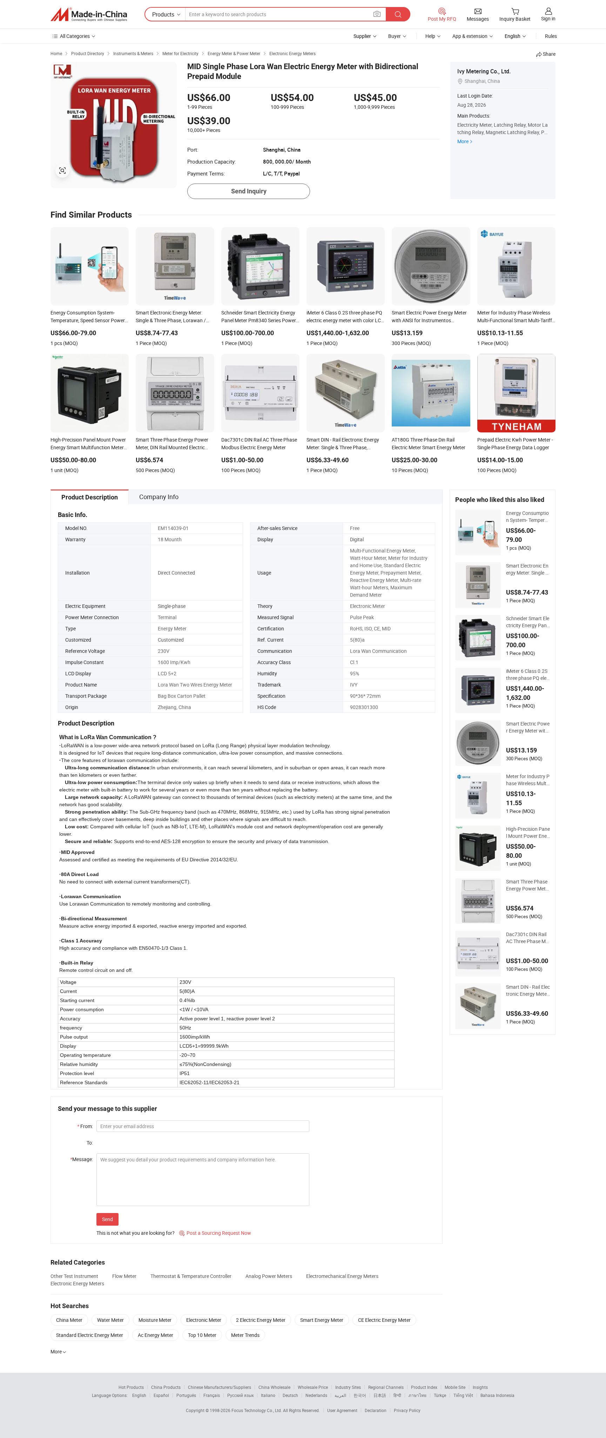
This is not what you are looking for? (135, 1233)
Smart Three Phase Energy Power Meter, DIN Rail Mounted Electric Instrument (527, 885)
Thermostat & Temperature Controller (190, 1276)
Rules (551, 36)
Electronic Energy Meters (77, 1283)
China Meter (69, 1320)
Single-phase (172, 606)
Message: (81, 1159)
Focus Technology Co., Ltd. (257, 1410)
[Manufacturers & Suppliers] (88, 14)
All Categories (75, 36)
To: (90, 1142)
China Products (166, 1387)
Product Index (424, 1387)
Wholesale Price (313, 1387)
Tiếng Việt (463, 1395)
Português (186, 1395)
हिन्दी (397, 1395)
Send (107, 1219)
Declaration (375, 1410)
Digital (357, 539)
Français (211, 1395)
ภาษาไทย (417, 1395)
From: (85, 1126)
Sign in (548, 18)
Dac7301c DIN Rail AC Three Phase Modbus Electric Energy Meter (528, 938)
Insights (480, 1387)
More (463, 141)
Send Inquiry (249, 191)
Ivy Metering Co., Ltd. (484, 71)
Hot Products (131, 1387)
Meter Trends (245, 1335)
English (139, 1395)
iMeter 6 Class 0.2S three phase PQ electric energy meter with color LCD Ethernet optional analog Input (527, 675)
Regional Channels (386, 1387)
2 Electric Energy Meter (260, 1320)
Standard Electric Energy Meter (89, 1335)
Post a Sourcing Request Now (215, 1233)
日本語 (379, 1395)
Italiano (268, 1395)
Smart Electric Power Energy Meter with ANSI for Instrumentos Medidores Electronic (528, 727)
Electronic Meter (203, 1320)
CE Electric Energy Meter (384, 1320)
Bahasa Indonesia (497, 1395)
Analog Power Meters (268, 1276)
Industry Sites (348, 1387)
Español (161, 1395)
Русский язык (240, 1395)
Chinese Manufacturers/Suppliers (219, 1387)
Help (430, 36)
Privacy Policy (407, 1410)
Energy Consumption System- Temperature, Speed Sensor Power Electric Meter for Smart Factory (527, 517)
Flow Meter (124, 1276)
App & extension (469, 36)
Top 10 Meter (202, 1335)
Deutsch (290, 1395)
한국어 (360, 1395)
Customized (171, 639)
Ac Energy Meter (155, 1335)
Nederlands (316, 1395)
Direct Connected (176, 572)
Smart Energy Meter (321, 1320)
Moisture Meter (155, 1320)
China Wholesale (274, 1387)
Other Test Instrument (74, 1276)
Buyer (394, 36)
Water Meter (110, 1320)
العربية (340, 1395)
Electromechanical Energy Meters (342, 1276)
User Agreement (342, 1410)
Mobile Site (455, 1387)
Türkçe (440, 1395)
